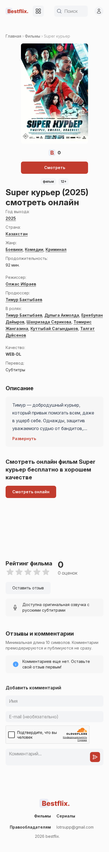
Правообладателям (30, 827)
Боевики (14, 249)
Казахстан (17, 233)
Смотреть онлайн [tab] (30, 491)
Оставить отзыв (28, 587)
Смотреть (54, 167)
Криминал (56, 249)
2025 (11, 218)
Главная (13, 36)
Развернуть (24, 438)
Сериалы (65, 816)
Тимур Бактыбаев (24, 299)
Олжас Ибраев (21, 284)
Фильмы (32, 36)
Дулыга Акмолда (61, 315)
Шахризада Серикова (49, 321)
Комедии (34, 249)
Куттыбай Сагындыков (54, 328)
